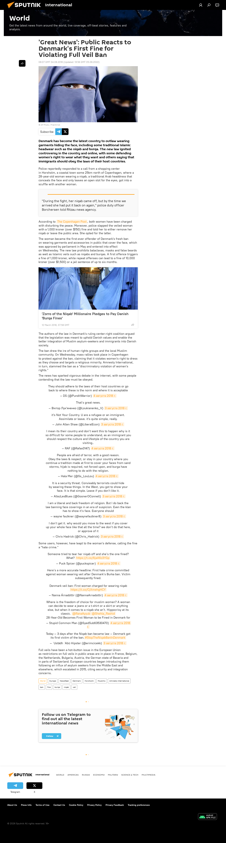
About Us (12, 804)
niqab (66, 687)
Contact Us (59, 804)
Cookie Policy (76, 804)
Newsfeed (64, 681)
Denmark (77, 681)
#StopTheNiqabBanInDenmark (105, 637)
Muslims (101, 681)
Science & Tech (129, 774)
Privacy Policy (94, 804)
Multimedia (148, 774)
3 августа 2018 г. (116, 408)
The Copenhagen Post (72, 221)
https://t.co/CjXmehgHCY (88, 589)
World (42, 681)
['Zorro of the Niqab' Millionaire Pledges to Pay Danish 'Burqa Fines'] (88, 288)
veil (74, 687)
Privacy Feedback (115, 804)
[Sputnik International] (25, 9)
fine (49, 687)
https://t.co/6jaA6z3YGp (92, 558)
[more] (132, 324)
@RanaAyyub (81, 613)
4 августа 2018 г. (104, 396)
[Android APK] (207, 817)
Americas (73, 774)
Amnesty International (119, 681)
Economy (99, 774)
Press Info (26, 804)
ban (41, 687)
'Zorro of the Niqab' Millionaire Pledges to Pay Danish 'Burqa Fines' (85, 316)
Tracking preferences (139, 804)
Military (113, 774)
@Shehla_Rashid (103, 613)
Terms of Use (42, 804)
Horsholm (89, 681)
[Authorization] (200, 5)
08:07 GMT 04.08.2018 (51, 62)
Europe (52, 681)
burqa (57, 687)
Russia (86, 774)
